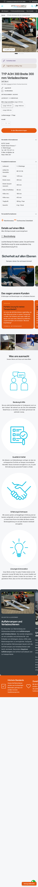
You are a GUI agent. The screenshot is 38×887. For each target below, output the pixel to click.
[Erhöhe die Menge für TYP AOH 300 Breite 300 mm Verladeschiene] (9, 123)
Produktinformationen (8, 162)
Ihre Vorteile (30, 11)
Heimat (3, 15)
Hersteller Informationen (9, 140)
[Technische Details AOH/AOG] (1, 251)
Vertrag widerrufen (29, 883)
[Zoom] (33, 20)
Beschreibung (9, 236)
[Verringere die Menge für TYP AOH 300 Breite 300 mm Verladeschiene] (2, 123)
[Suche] (32, 6)
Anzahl (3, 119)
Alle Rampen (4, 11)
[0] (35, 6)
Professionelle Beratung (17, 11)
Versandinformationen (8, 214)
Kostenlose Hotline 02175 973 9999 (13, 1)
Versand (9, 84)
